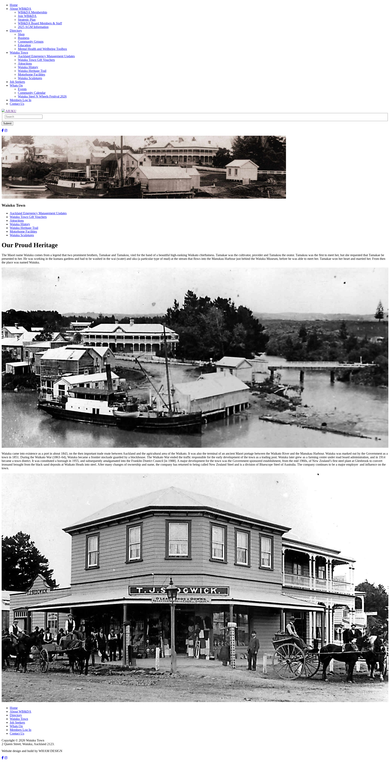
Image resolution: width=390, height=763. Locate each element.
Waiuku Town (19, 52)
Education (24, 45)
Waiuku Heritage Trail (32, 71)
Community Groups (30, 41)
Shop (21, 34)
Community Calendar (32, 92)
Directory (16, 30)
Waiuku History (28, 67)
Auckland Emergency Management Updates (46, 56)
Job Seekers (17, 81)
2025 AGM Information (33, 27)
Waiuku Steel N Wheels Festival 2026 (42, 96)
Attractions (25, 63)
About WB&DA (20, 8)
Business (23, 38)
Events (22, 89)
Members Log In (20, 100)
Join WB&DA (27, 16)
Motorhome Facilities (31, 74)
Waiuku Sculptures (30, 78)
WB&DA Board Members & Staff (40, 23)
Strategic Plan (27, 19)
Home (14, 5)
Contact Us (17, 103)
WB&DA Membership (32, 12)
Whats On (16, 85)
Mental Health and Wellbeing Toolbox (42, 49)
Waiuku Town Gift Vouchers (36, 60)
